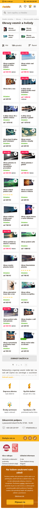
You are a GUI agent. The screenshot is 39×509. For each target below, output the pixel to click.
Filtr (6, 45)
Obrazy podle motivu (31, 19)
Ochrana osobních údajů (10, 464)
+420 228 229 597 (12, 428)
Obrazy (18, 19)
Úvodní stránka (7, 19)
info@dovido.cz (31, 428)
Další (26, 365)
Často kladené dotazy (27, 461)
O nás (22, 459)
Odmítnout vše (19, 496)
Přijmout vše (20, 502)
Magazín (22, 464)
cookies (22, 483)
